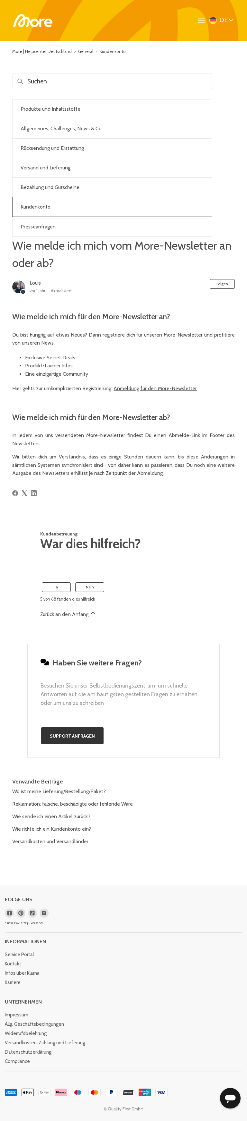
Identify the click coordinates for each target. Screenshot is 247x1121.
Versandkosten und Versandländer (50, 841)
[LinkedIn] (34, 493)
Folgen (222, 283)
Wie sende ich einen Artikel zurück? (51, 816)
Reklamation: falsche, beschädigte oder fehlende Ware (72, 804)
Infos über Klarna (22, 973)
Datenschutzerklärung (28, 1052)
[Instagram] (44, 913)
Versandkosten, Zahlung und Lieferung (45, 1043)
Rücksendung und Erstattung (52, 148)
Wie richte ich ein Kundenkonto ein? (51, 829)
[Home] (32, 20)
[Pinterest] (20, 913)
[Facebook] (15, 493)
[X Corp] (24, 493)
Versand (37, 923)
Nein (90, 587)
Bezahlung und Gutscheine (50, 187)
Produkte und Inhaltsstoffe (50, 109)
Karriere (13, 982)
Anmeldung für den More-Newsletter (155, 388)
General (85, 51)
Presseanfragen (38, 227)
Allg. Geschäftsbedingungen (34, 1024)
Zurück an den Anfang (65, 614)
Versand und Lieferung (45, 168)
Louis (35, 283)
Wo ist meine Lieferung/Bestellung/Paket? (59, 791)
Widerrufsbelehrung (26, 1033)
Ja (56, 587)
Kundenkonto (113, 51)
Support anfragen (72, 736)
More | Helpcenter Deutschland (42, 51)
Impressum (16, 1015)
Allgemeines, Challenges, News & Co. (62, 128)
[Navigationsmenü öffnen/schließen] (203, 20)
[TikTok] (32, 913)
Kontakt (13, 964)
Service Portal (19, 954)
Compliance (17, 1061)
